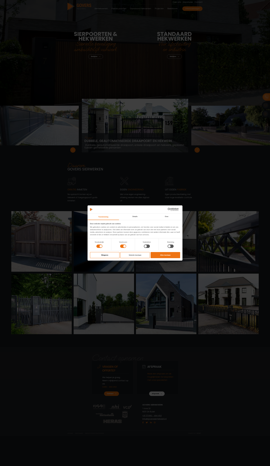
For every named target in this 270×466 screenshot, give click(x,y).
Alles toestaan (165, 255)
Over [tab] (166, 216)
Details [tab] (135, 216)
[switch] (123, 246)
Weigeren (104, 255)
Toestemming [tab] (103, 217)
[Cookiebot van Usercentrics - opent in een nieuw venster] (171, 209)
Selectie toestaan (135, 255)
